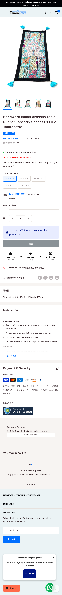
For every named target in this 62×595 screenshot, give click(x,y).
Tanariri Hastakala (12, 138)
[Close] (53, 558)
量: (4, 218)
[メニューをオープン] (4, 12)
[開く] (44, 12)
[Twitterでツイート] (51, 278)
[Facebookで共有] (40, 278)
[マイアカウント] (50, 12)
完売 (31, 243)
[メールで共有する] (57, 278)
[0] (56, 12)
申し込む (12, 539)
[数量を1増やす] (28, 218)
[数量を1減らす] (12, 218)
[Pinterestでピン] (45, 278)
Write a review (31, 434)
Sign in (29, 573)
